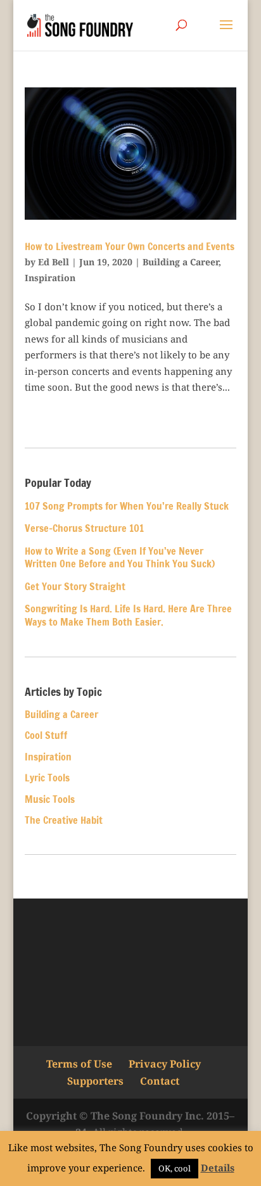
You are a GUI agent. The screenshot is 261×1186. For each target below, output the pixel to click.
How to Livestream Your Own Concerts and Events (129, 246)
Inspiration (50, 278)
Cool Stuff (46, 735)
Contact (159, 1081)
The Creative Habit (64, 820)
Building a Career (181, 262)
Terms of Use (79, 1064)
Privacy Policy (165, 1064)
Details (217, 1167)
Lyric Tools (47, 778)
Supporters (95, 1081)
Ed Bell (53, 262)
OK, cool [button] (174, 1168)
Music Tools (50, 799)
